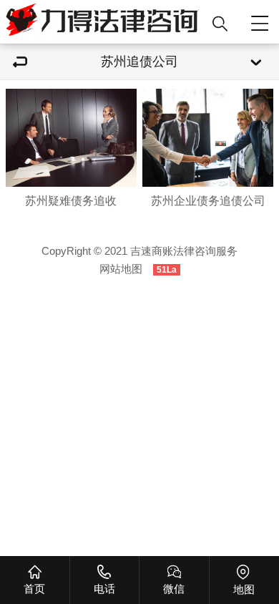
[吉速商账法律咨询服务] (102, 22)
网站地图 (120, 269)
